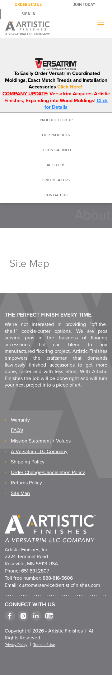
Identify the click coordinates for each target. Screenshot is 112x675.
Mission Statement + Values (41, 441)
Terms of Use (44, 644)
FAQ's (17, 430)
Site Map (20, 493)
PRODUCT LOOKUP (56, 120)
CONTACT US (56, 195)
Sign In (28, 14)
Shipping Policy (27, 462)
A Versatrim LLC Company (39, 451)
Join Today (84, 5)
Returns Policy (26, 483)
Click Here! (69, 87)
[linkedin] (36, 616)
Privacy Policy (16, 644)
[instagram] (23, 616)
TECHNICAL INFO (56, 150)
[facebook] (10, 616)
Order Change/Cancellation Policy (48, 472)
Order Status (28, 5)
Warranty (20, 420)
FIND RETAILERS (56, 180)
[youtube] (49, 616)
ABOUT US (56, 165)
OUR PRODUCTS (56, 135)
